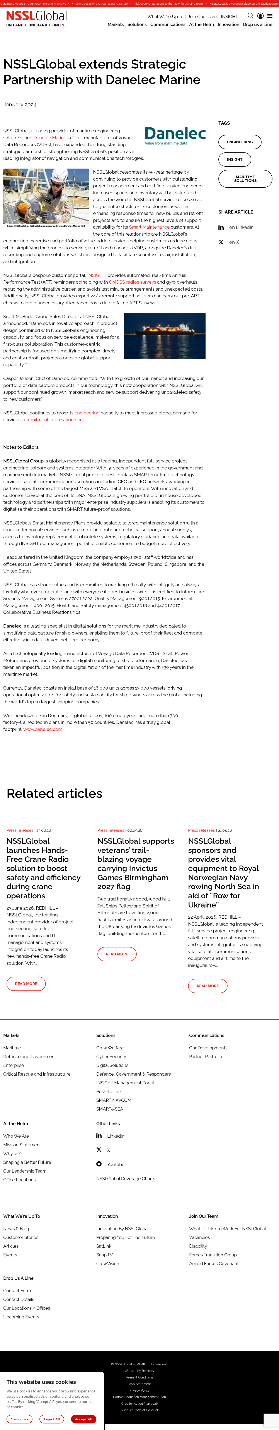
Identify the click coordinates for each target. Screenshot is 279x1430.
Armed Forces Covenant (214, 1263)
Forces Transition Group (213, 1255)
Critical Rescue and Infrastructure (37, 1074)
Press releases (20, 830)
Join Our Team (202, 16)
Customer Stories (20, 1237)
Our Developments (208, 1048)
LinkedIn (115, 1136)
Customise (19, 1419)
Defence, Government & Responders (133, 1074)
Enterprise (13, 1065)
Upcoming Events (21, 1317)
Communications (167, 24)
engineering (87, 413)
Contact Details (18, 1299)
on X (234, 242)
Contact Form (17, 1290)
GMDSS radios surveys (132, 282)
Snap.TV (104, 1255)
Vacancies (199, 1237)
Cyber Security (111, 1056)
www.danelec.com (42, 729)
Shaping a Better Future (27, 1162)
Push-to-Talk (109, 1091)
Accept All (84, 1419)
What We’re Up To (165, 16)
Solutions (137, 24)
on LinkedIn (241, 227)
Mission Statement (22, 1144)
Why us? (12, 1153)
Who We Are (16, 1136)
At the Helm (201, 24)
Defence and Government (29, 1056)
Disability (198, 1246)
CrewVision (107, 1263)
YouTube (115, 1164)
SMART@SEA (109, 1109)
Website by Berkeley (139, 1371)
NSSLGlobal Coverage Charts (125, 1178)
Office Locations (19, 1179)
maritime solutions (245, 179)
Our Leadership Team (24, 1171)
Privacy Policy (139, 1390)
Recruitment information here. (53, 419)
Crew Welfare (110, 1048)
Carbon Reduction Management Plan (139, 1397)
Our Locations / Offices (26, 1308)
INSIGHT (229, 16)
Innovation (228, 24)
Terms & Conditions (139, 1377)
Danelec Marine (50, 137)
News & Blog (16, 1228)
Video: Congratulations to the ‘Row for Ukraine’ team (168, 3)
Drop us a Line (257, 24)
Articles (11, 1246)
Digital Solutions (112, 1065)
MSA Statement (139, 1384)
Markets (116, 24)
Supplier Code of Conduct (139, 1410)
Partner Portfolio (205, 1056)
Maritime (12, 1048)
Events (10, 1255)
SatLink (103, 1246)
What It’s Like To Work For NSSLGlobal (227, 1228)
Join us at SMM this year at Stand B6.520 (102, 3)
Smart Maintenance (149, 227)
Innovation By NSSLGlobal (122, 1228)
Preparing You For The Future (125, 1237)
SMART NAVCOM (113, 1100)
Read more (26, 984)
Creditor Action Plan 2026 (139, 1403)
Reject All (51, 1419)
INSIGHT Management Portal (125, 1082)
